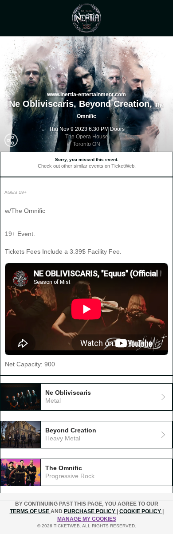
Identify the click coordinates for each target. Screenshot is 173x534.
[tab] (86, 397)
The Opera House (86, 137)
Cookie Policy (140, 511)
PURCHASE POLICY (90, 511)
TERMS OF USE (30, 511)
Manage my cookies (86, 519)
